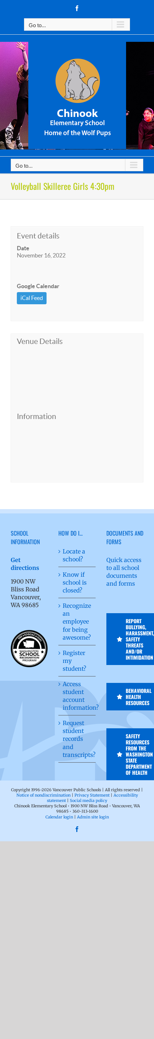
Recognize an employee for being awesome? (77, 621)
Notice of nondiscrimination (43, 795)
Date (23, 248)
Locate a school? (74, 555)
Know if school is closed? (75, 582)
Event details (38, 236)
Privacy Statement (92, 795)
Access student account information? (77, 695)
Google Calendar (38, 286)
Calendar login (59, 816)
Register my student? (74, 660)
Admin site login (93, 816)
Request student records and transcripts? (77, 738)
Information (36, 416)
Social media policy (88, 800)
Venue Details (40, 341)
